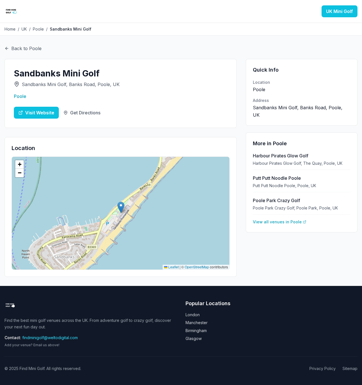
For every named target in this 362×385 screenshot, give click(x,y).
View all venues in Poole (277, 221)
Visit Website (39, 113)
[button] (120, 207)
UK (24, 29)
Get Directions (85, 113)
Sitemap (349, 368)
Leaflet (173, 266)
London (193, 314)
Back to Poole (26, 48)
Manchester (197, 322)
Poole (38, 29)
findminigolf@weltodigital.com (50, 337)
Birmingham (196, 330)
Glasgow (194, 338)
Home (10, 29)
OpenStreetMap (197, 266)
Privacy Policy (322, 368)
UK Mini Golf (339, 11)
